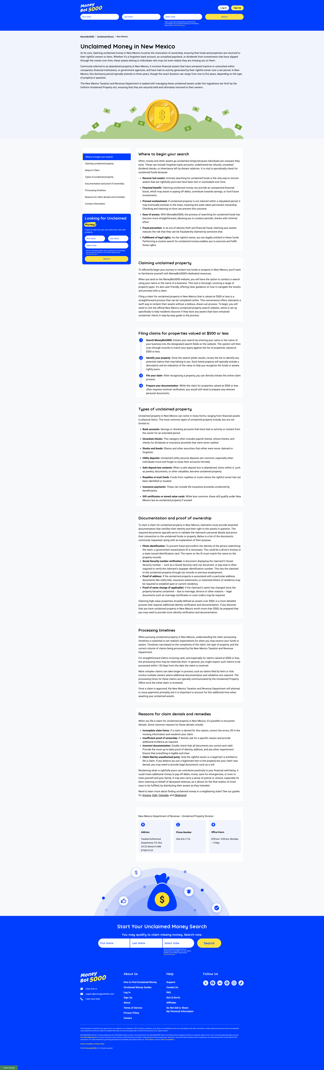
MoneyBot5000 (87, 36)
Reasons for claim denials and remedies (105, 197)
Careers (128, 1018)
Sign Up (237, 8)
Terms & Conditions (167, 1039)
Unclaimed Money (105, 36)
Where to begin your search (99, 156)
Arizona (146, 795)
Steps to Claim (92, 170)
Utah (154, 795)
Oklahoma (180, 795)
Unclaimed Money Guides (137, 987)
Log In (223, 8)
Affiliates (171, 1002)
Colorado (163, 795)
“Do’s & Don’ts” (150, 1039)
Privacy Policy (131, 1012)
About (127, 1002)
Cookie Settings (9, 1068)
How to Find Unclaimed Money (140, 982)
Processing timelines (95, 190)
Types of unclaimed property (99, 177)
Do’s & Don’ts (173, 997)
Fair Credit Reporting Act (88, 1037)
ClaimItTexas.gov (179, 25)
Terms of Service (133, 1007)
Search (224, 17)
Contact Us (172, 987)
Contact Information (95, 203)
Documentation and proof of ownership (104, 183)
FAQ (168, 992)
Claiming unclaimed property (99, 163)
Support (170, 982)
